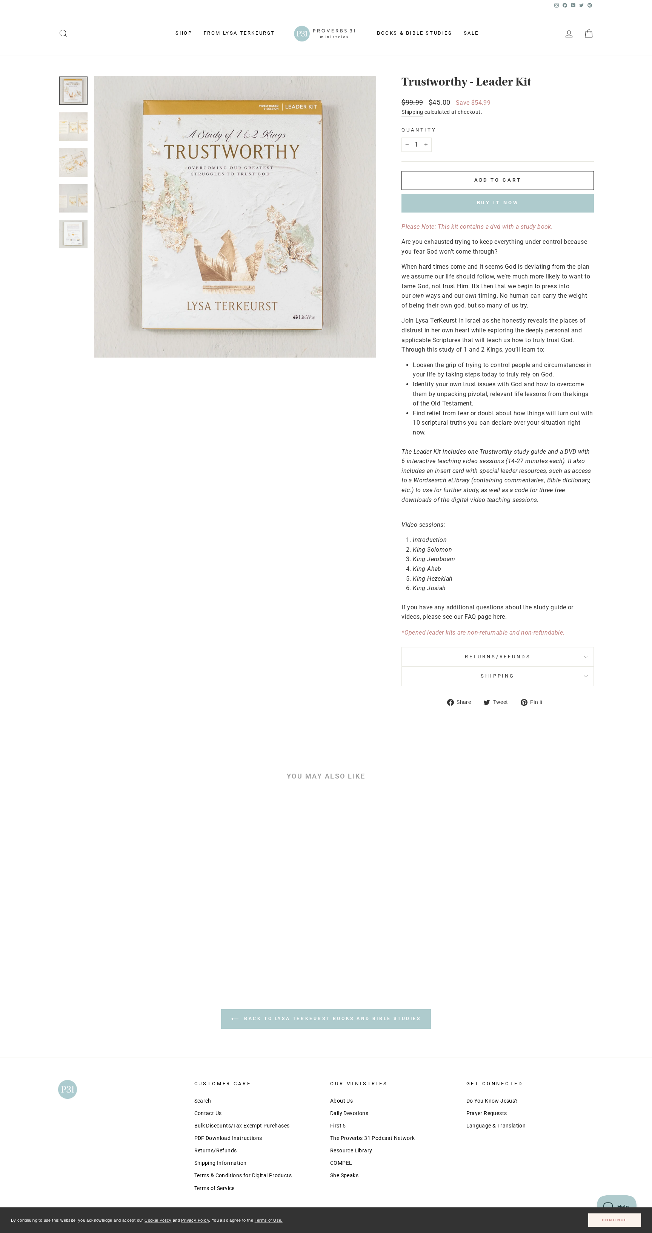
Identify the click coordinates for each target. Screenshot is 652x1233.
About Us (341, 1101)
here (499, 616)
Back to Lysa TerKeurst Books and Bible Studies (331, 1018)
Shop (183, 33)
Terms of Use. (269, 1220)
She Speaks (344, 1175)
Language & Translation (496, 1126)
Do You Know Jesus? (492, 1101)
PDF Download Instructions (228, 1138)
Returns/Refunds (498, 656)
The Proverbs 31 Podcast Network (372, 1138)
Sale (471, 33)
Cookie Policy (158, 1220)
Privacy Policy (195, 1220)
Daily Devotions (349, 1113)
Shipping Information (220, 1163)
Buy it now (498, 202)
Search (202, 1101)
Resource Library (351, 1150)
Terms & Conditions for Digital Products (243, 1175)
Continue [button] (614, 1220)
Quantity (419, 130)
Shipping (412, 112)
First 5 (338, 1126)
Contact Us (208, 1113)
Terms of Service (214, 1188)
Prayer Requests (486, 1113)
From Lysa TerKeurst (239, 33)
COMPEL (341, 1163)
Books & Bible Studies (414, 33)
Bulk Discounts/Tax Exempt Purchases (242, 1126)
